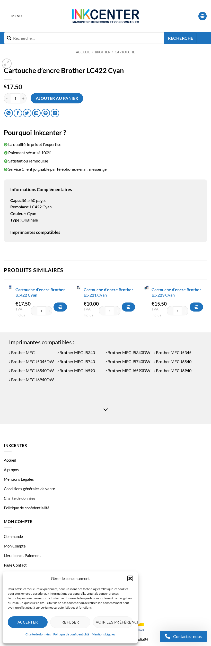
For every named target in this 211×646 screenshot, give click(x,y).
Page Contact (15, 565)
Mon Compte (15, 546)
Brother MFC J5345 (173, 352)
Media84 (141, 639)
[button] (130, 578)
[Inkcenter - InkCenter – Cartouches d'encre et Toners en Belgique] (105, 16)
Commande (13, 536)
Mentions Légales (103, 634)
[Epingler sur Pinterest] (45, 113)
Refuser (70, 622)
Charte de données (38, 634)
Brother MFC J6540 (173, 361)
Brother (102, 52)
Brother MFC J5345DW (32, 361)
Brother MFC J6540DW (32, 370)
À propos (11, 469)
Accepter (27, 622)
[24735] (60, 307)
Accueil (83, 52)
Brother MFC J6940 (173, 370)
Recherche (180, 38)
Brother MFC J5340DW (128, 352)
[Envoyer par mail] (36, 113)
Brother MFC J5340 (77, 352)
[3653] (196, 307)
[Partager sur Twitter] (27, 113)
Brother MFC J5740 (77, 361)
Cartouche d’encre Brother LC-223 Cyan (176, 292)
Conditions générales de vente (29, 488)
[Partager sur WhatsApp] (8, 113)
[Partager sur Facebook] (18, 113)
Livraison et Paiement (22, 555)
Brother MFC (22, 352)
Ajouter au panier (57, 98)
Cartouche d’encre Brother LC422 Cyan (40, 292)
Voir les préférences (114, 622)
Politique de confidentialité (71, 634)
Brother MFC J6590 (77, 370)
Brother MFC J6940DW (32, 379)
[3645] (128, 307)
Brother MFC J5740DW (128, 361)
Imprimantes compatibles (35, 232)
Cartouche (125, 52)
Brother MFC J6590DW (128, 370)
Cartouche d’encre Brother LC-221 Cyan (108, 292)
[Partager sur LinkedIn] (55, 113)
